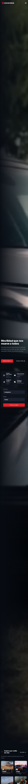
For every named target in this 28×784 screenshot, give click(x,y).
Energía (4, 396)
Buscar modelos (14, 405)
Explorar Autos (6, 361)
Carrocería (5, 389)
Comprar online (19, 361)
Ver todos (22, 752)
